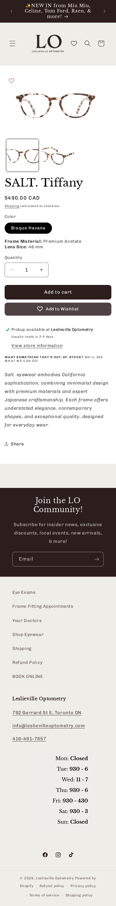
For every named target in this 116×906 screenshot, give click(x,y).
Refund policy (52, 886)
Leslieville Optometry (55, 878)
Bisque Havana (28, 228)
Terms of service (44, 895)
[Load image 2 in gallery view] (58, 155)
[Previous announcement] (11, 11)
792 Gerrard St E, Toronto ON (46, 712)
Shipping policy (79, 895)
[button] (12, 43)
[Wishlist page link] (74, 43)
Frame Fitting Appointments (43, 606)
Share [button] (17, 444)
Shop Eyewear (28, 634)
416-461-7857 (29, 738)
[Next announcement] (104, 11)
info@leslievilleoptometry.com (48, 725)
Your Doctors (27, 620)
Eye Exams (24, 592)
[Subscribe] (96, 559)
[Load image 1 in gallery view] (22, 155)
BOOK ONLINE (27, 676)
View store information (36, 345)
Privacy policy (83, 886)
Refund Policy (27, 662)
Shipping (12, 206)
